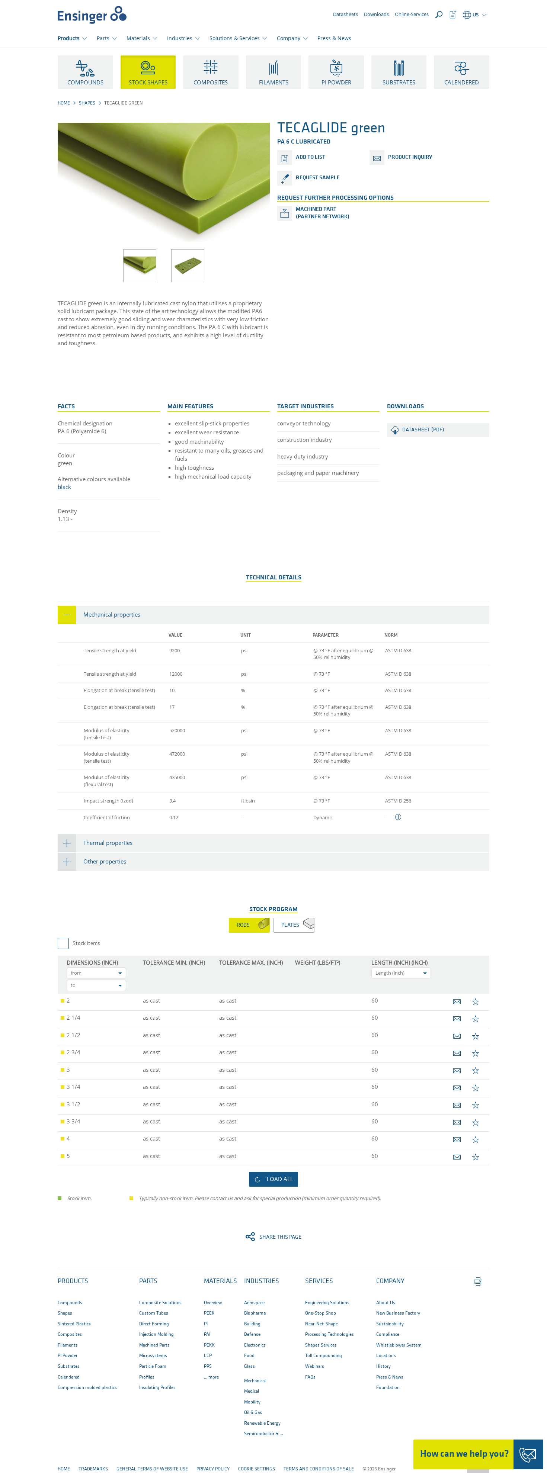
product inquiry (410, 157)
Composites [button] (210, 82)
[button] (273, 615)
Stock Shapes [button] (148, 82)
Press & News (334, 38)
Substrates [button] (399, 82)
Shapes (87, 103)
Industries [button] (179, 38)
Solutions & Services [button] (234, 38)
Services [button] (319, 1281)
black (64, 487)
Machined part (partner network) (322, 213)
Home (64, 103)
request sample (318, 178)
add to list (310, 157)
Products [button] (69, 38)
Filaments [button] (273, 82)
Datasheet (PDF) (423, 430)
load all (280, 1179)
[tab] (273, 615)
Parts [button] (103, 38)
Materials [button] (138, 38)
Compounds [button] (85, 82)
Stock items (86, 943)
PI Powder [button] (336, 82)
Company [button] (288, 38)
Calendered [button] (461, 82)
